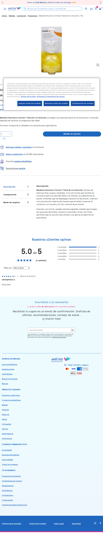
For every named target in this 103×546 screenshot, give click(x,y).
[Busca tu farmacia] (86, 8)
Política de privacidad (11, 524)
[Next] (99, 2)
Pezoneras (32, 16)
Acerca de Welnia (9, 364)
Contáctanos (7, 495)
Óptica (5, 429)
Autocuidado (7, 460)
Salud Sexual (7, 434)
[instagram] (95, 523)
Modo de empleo (11, 202)
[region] (51, 94)
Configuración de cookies (82, 103)
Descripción (9, 187)
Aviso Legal (59, 524)
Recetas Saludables (10, 455)
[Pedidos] (91, 8)
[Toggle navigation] (5, 8)
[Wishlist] (4, 139)
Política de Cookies (37, 524)
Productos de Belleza (11, 400)
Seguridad (76, 524)
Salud (4, 419)
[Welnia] (14, 8)
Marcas (5, 384)
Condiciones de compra (12, 481)
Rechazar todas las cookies (56, 103)
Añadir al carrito (72, 134)
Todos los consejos (10, 464)
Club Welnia (7, 374)
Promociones (7, 500)
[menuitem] (100, 8)
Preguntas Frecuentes (11, 476)
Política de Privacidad (59, 337)
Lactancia (21, 16)
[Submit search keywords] (25, 8)
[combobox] (52, 9)
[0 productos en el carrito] (96, 9)
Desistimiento (8, 486)
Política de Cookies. (28, 96)
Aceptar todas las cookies (30, 103)
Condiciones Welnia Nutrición (14, 505)
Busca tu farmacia (9, 379)
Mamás (12, 16)
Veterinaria (7, 438)
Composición (9, 195)
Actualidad (7, 450)
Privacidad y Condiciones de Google (51, 96)
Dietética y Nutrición (11, 395)
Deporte (5, 415)
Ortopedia (6, 424)
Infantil (5, 410)
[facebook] (100, 523)
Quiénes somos (8, 369)
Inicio (4, 16)
